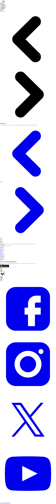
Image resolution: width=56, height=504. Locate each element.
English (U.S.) (1, 503)
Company (1, 276)
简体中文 (6, 503)
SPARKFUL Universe (3, 271)
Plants (0, 11)
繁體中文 (4, 503)
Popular (1, 269)
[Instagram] (28, 391)
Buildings (4, 11)
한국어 (9, 503)
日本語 (8, 503)
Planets (2, 11)
